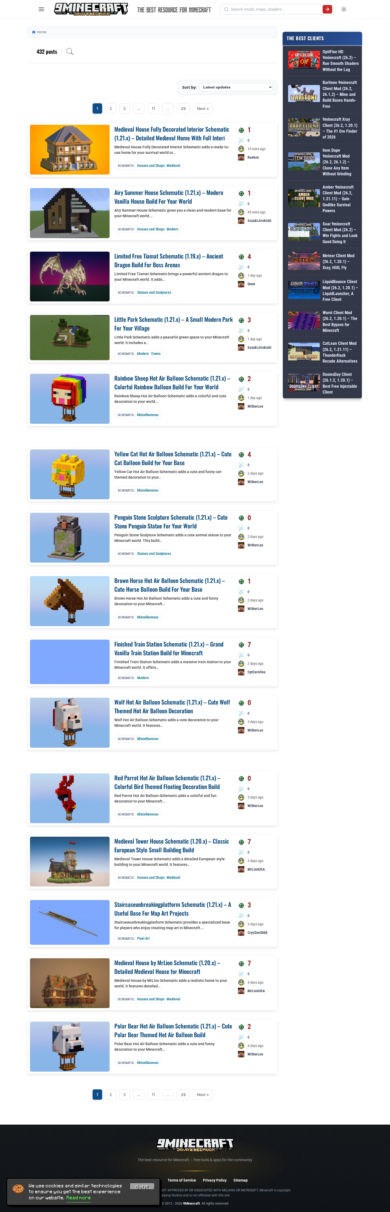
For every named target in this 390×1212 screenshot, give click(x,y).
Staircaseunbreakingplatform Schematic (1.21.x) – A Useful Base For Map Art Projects (172, 908)
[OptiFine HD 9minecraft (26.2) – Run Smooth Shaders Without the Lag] (304, 61)
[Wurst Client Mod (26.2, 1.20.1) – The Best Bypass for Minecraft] (304, 322)
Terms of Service (182, 1180)
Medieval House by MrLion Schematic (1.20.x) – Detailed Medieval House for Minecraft (167, 966)
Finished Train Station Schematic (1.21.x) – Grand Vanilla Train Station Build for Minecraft (168, 648)
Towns (156, 353)
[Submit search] (327, 9)
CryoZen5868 (257, 932)
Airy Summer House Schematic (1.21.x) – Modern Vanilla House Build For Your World (168, 196)
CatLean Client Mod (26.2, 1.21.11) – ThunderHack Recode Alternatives (340, 352)
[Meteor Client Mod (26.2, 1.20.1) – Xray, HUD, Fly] (304, 262)
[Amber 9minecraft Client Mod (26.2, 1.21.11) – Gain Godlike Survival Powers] (304, 199)
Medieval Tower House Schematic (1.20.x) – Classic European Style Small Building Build (171, 845)
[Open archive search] (70, 51)
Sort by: (189, 87)
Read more (79, 1197)
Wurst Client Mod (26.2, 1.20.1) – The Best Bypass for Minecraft (340, 321)
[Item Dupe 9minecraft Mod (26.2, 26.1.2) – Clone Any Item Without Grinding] (304, 162)
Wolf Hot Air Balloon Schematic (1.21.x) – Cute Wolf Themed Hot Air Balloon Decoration (172, 706)
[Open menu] (41, 9)
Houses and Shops (150, 165)
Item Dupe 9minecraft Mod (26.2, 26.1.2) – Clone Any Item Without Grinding (337, 162)
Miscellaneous (147, 415)
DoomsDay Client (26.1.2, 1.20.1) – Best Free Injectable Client (340, 383)
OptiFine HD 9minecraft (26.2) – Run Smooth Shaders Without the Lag (341, 60)
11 (153, 108)
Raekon (253, 157)
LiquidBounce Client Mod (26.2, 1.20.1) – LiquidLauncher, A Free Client (340, 290)
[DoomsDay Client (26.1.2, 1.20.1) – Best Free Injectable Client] (304, 383)
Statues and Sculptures (154, 292)
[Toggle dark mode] (344, 9)
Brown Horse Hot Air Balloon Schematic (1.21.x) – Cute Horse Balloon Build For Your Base (169, 584)
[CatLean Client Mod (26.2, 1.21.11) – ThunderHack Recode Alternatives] (304, 353)
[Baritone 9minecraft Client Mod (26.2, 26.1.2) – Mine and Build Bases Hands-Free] (304, 94)
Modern (172, 229)
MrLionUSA (256, 869)
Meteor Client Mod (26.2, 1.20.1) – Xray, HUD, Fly (338, 261)
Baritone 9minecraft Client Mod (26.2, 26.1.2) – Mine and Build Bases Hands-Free (340, 94)
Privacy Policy (215, 1180)
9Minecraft (191, 1203)
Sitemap (240, 1180)
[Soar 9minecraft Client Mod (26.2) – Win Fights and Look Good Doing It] (304, 233)
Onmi (251, 284)
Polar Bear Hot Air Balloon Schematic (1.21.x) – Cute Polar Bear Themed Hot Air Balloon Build (173, 1030)
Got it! (142, 1187)
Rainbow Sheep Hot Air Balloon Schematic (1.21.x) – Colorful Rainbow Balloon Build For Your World (172, 382)
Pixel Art (143, 938)
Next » (203, 108)
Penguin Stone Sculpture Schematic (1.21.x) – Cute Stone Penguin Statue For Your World (171, 521)
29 (183, 108)
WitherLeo (255, 406)
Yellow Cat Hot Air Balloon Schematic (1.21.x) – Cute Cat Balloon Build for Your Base (173, 458)
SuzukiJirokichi (259, 221)
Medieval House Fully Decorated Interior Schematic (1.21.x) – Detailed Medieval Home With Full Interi (171, 133)
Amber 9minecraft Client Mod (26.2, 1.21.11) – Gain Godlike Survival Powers (338, 199)
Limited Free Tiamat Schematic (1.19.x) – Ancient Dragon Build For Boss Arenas (168, 260)
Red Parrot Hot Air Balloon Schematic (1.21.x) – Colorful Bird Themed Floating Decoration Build (167, 782)
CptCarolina (257, 672)
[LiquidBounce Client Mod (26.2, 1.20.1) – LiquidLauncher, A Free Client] (304, 291)
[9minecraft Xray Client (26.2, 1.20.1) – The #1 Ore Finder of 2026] (304, 128)
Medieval (173, 165)
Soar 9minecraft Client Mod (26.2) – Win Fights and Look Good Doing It (340, 232)
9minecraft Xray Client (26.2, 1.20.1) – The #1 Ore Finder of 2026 (340, 128)
